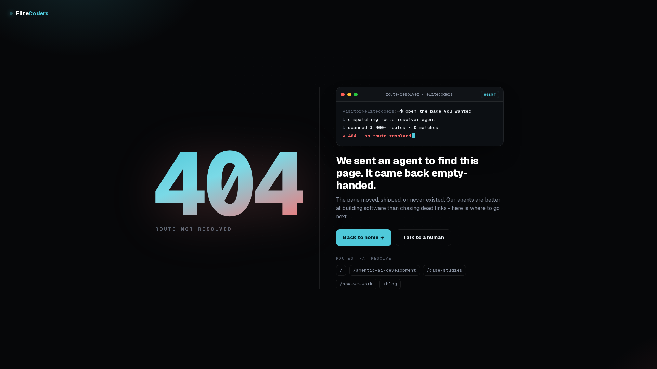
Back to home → (364, 237)
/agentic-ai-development (384, 270)
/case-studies (444, 270)
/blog (390, 284)
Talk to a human (423, 237)
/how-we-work (356, 284)
